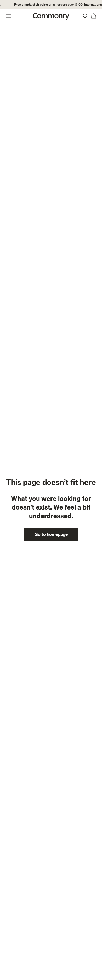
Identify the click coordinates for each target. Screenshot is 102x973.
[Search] (85, 16)
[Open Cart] (93, 16)
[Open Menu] (8, 16)
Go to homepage (51, 534)
